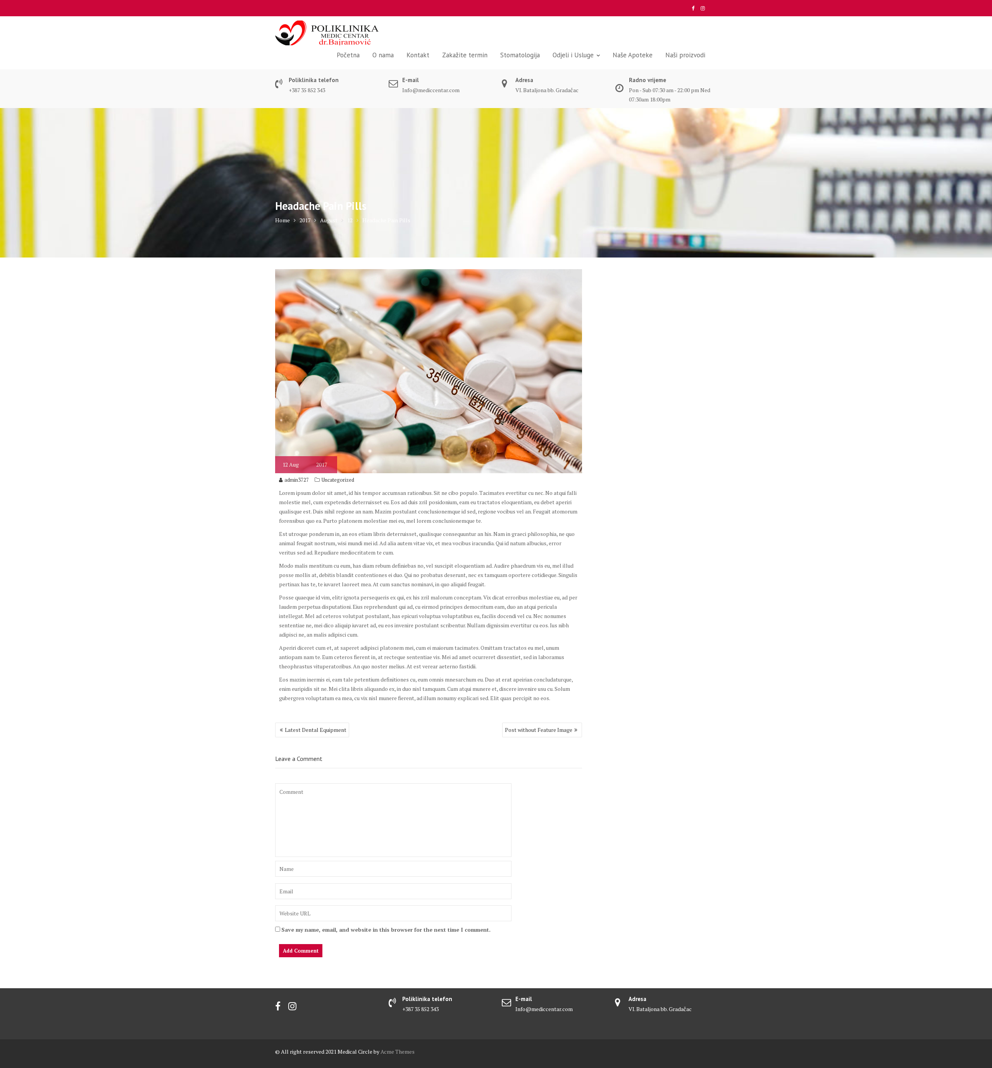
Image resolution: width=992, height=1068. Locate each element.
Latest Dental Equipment (315, 729)
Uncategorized (338, 479)
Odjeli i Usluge (573, 55)
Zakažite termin (464, 55)
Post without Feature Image (538, 729)
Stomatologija (520, 55)
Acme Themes (398, 1051)
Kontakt (417, 55)
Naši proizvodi (685, 55)
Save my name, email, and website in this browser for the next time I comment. (386, 929)
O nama (383, 55)
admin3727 (296, 479)
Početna (348, 55)
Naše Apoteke (633, 55)
